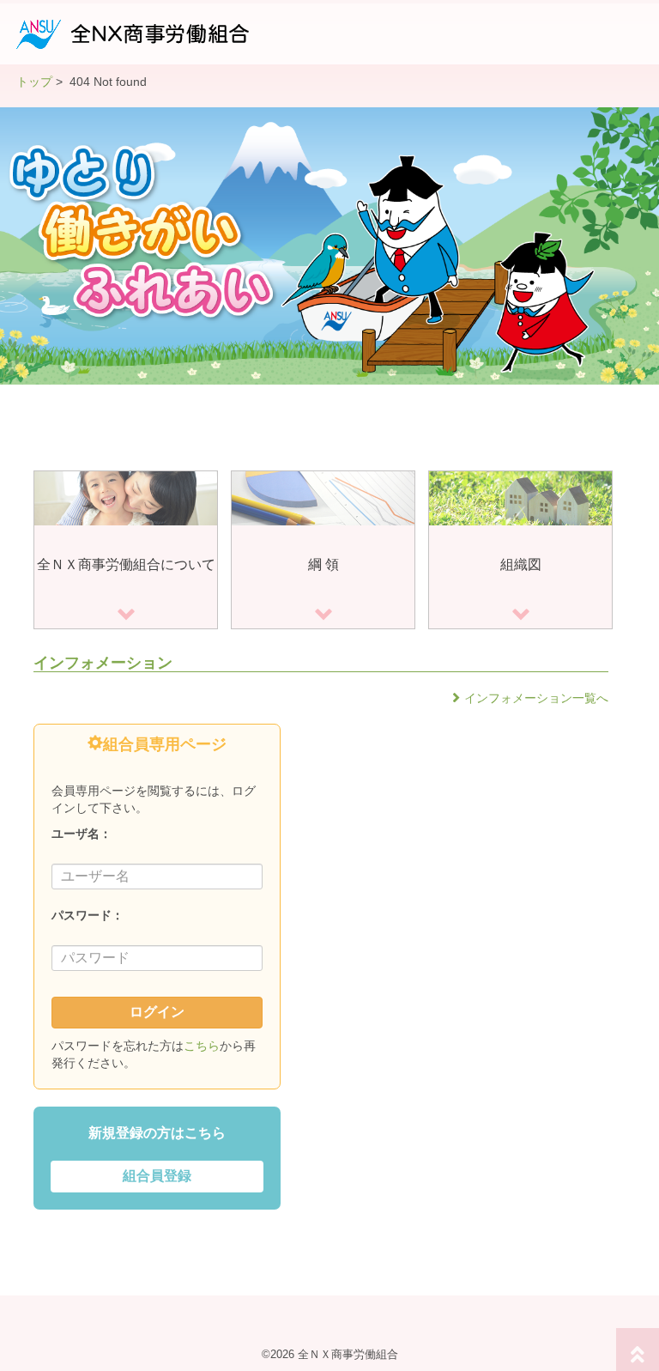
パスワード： (87, 915)
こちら (202, 1046)
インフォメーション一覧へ (536, 698)
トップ (34, 81)
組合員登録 (157, 1175)
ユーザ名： (81, 833)
